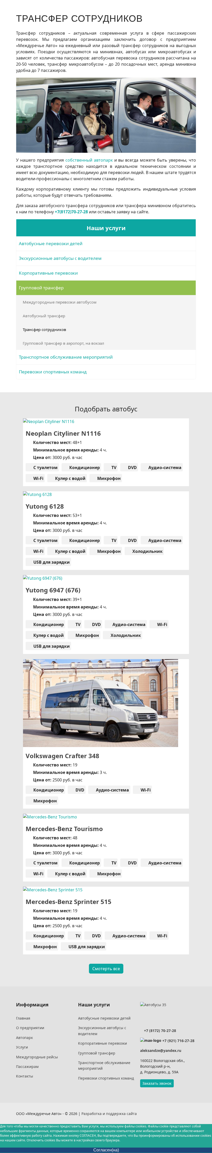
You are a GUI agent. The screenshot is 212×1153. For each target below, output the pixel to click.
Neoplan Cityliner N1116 (63, 433)
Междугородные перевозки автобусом (59, 302)
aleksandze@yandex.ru (160, 1050)
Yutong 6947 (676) (53, 590)
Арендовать (58, 419)
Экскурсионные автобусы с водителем (60, 258)
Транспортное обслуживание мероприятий (66, 357)
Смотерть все (106, 968)
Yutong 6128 (45, 506)
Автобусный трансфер (44, 315)
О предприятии (30, 1027)
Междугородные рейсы (37, 1056)
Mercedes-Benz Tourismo (64, 828)
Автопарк (24, 1037)
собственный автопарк (89, 160)
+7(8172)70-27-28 (71, 212)
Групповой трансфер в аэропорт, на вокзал (63, 343)
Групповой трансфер (41, 288)
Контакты (24, 1076)
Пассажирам (27, 1066)
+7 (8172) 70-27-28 (159, 1030)
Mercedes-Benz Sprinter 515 (68, 901)
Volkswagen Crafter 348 (62, 755)
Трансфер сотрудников (44, 329)
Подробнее (156, 419)
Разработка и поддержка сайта (109, 1113)
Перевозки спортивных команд (53, 372)
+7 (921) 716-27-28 (178, 1040)
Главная (23, 1018)
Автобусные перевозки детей (50, 243)
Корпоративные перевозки (48, 273)
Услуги (22, 1047)
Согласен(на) (106, 1150)
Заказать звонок (156, 1083)
